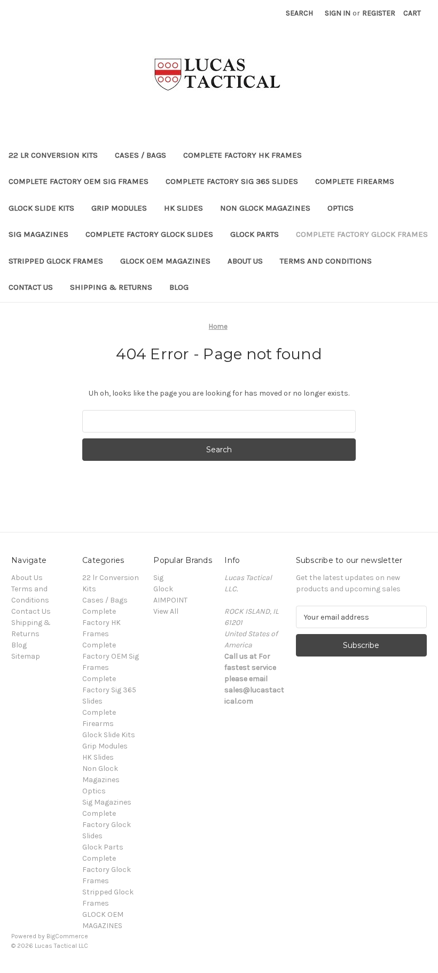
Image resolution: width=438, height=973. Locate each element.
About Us (245, 261)
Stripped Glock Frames (56, 261)
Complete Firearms (354, 181)
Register (378, 13)
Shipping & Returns (111, 287)
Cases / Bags (140, 155)
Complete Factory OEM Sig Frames (78, 181)
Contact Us (31, 287)
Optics (340, 208)
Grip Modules (119, 208)
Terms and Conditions (326, 261)
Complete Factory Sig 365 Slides (232, 181)
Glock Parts (254, 234)
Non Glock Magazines (265, 208)
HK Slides (183, 208)
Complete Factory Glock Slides (149, 234)
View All (165, 611)
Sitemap (25, 656)
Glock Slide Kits (41, 208)
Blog (179, 287)
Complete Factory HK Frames (242, 155)
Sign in (337, 13)
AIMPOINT (170, 600)
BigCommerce (67, 936)
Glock (163, 588)
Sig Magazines (38, 234)
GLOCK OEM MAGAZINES (165, 261)
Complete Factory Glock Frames (362, 234)
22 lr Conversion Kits (53, 155)
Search (299, 13)
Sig (158, 577)
